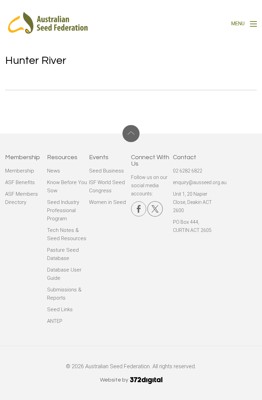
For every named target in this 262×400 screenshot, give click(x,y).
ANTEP (54, 321)
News (53, 171)
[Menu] (253, 24)
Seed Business (106, 171)
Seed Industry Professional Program (63, 210)
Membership (19, 171)
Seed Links (60, 309)
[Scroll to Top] (131, 133)
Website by (114, 380)
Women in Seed (107, 202)
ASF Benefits (20, 182)
